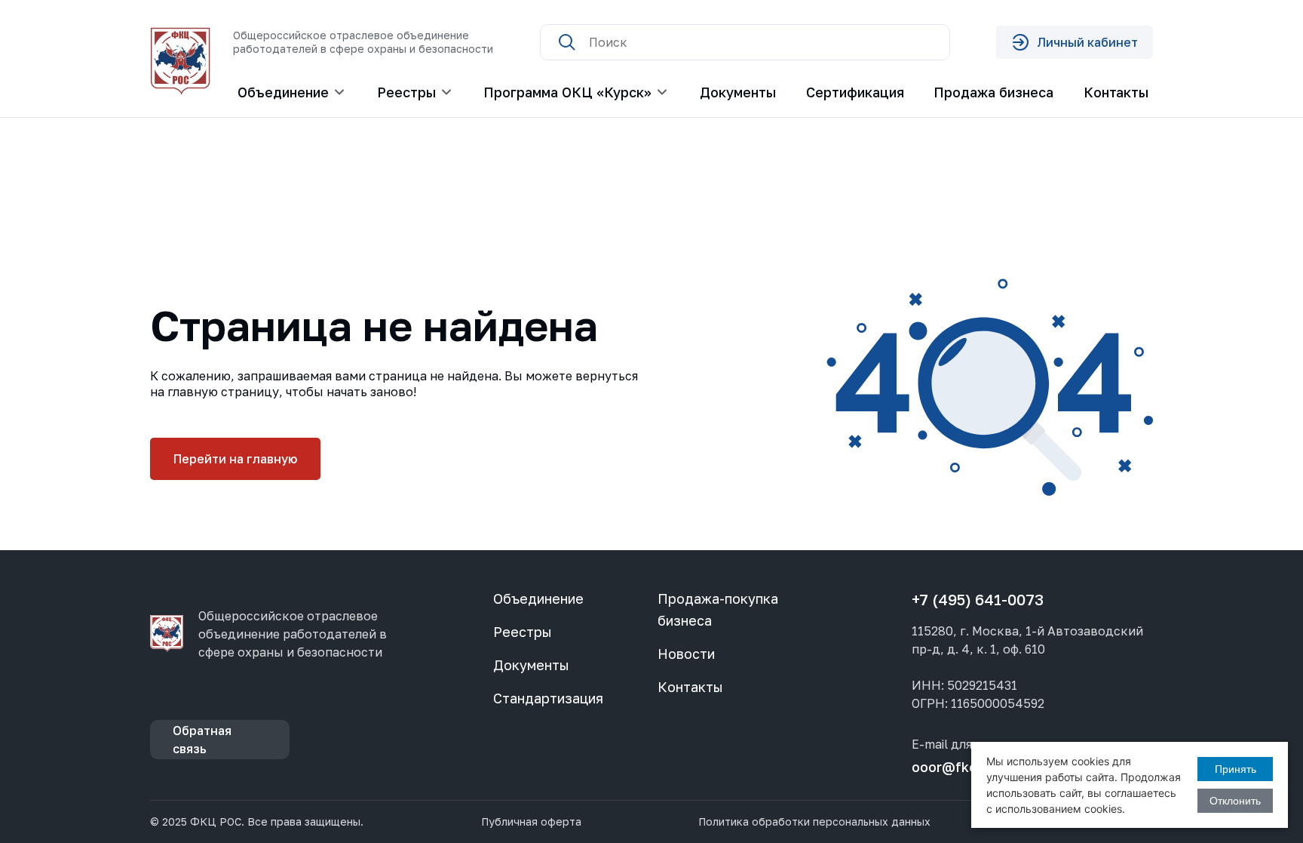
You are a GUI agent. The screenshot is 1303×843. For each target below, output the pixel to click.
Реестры (522, 631)
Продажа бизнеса (993, 92)
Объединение (538, 598)
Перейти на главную (235, 458)
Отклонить (1235, 801)
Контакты (1116, 92)
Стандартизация (548, 698)
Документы (738, 92)
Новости (686, 653)
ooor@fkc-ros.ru (966, 766)
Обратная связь (202, 739)
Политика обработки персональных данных (814, 822)
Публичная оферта (531, 822)
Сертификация (855, 92)
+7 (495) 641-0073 (978, 599)
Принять (1235, 769)
